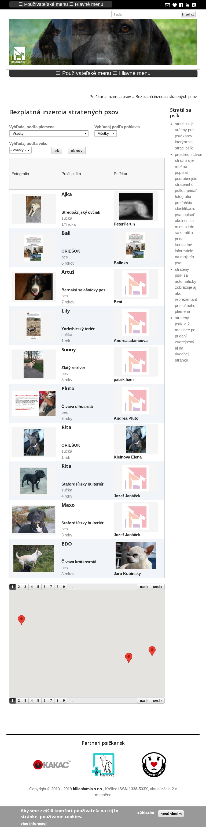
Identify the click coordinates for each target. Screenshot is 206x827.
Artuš (68, 272)
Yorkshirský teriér (78, 328)
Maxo (68, 505)
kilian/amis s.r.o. (88, 789)
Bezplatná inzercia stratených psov (166, 96)
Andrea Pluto (126, 418)
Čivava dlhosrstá (77, 406)
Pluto (68, 388)
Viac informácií (34, 823)
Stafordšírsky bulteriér (82, 484)
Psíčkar (96, 96)
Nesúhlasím (171, 813)
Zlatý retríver (73, 367)
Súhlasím (145, 812)
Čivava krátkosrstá (78, 561)
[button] (152, 651)
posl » (157, 587)
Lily (65, 310)
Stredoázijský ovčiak (80, 212)
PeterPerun (124, 224)
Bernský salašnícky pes (83, 290)
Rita (66, 427)
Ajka (66, 194)
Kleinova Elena (128, 457)
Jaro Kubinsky (127, 573)
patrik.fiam (124, 379)
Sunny (68, 349)
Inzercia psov (119, 96)
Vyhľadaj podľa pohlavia (117, 127)
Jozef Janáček (127, 496)
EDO (66, 543)
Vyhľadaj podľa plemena (31, 127)
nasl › (144, 587)
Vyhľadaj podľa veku (28, 143)
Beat (118, 301)
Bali (66, 233)
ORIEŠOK (70, 251)
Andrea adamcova (131, 340)
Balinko (121, 263)
